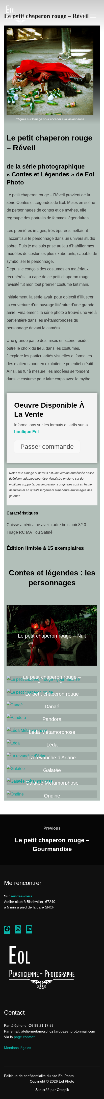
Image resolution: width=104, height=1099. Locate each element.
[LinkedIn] (29, 930)
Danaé (52, 706)
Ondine (52, 796)
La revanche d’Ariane (52, 757)
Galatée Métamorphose (52, 783)
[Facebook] (7, 931)
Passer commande (47, 446)
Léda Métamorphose (52, 732)
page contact (24, 1037)
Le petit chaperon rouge (52, 694)
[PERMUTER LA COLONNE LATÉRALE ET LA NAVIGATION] (95, 15)
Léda (52, 744)
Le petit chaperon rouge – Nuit (52, 636)
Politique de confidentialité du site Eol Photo (39, 1076)
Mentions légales (17, 1048)
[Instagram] (18, 930)
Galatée (52, 770)
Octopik (63, 1090)
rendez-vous (21, 896)
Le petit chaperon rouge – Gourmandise (52, 680)
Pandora (52, 719)
